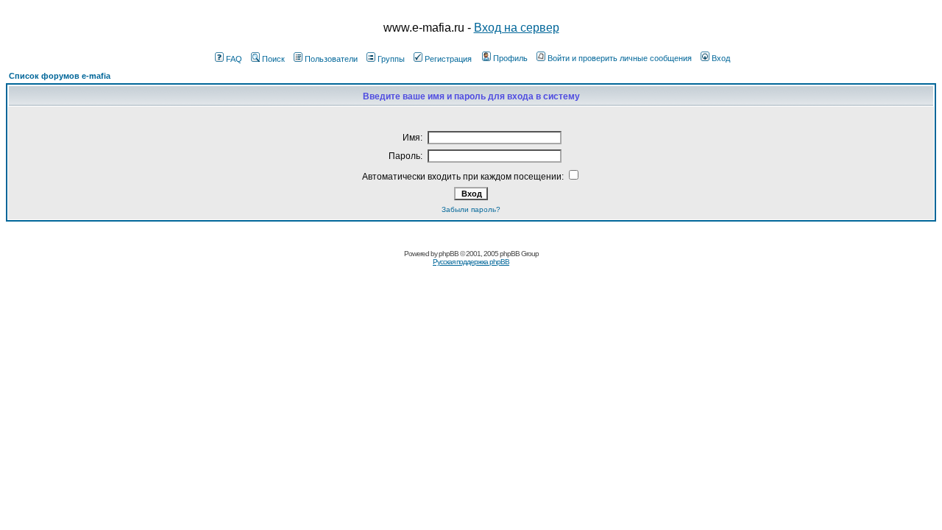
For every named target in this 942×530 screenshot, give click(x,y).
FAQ (234, 58)
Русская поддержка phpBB (471, 262)
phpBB (448, 254)
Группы (391, 58)
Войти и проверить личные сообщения (620, 58)
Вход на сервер (516, 27)
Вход (721, 58)
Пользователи (331, 58)
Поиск (273, 58)
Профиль (510, 58)
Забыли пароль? (471, 209)
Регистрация (448, 58)
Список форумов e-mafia (59, 75)
